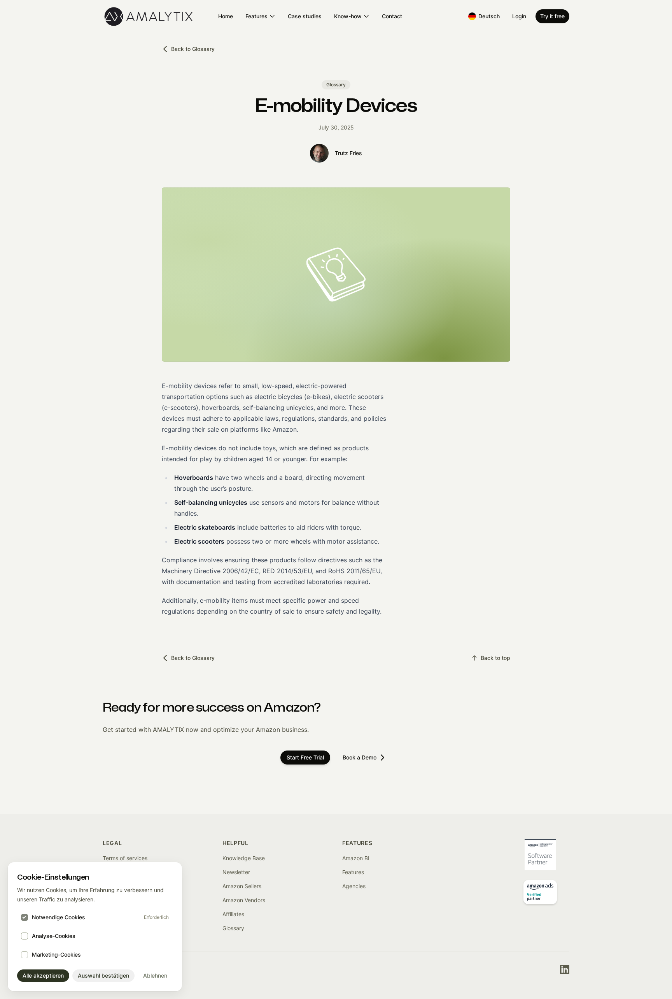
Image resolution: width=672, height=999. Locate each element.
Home (225, 16)
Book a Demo (359, 757)
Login (519, 16)
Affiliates (233, 914)
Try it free (552, 16)
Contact (392, 16)
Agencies (354, 886)
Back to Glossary (193, 48)
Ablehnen (155, 975)
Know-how (348, 16)
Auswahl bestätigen (103, 975)
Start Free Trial (305, 757)
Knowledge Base (243, 858)
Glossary (233, 928)
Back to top (495, 657)
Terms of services (125, 858)
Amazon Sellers (241, 886)
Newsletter (236, 872)
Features (256, 16)
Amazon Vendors (243, 900)
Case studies (305, 16)
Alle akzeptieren (43, 975)
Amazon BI (355, 858)
